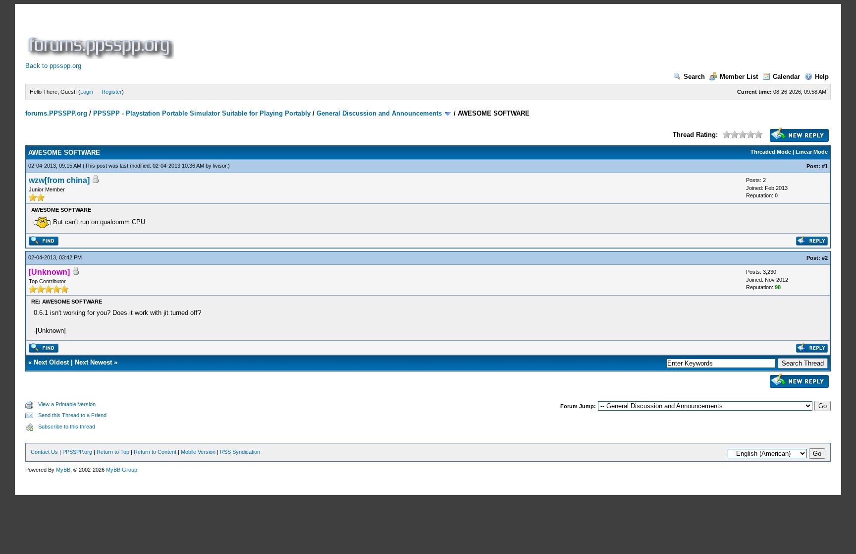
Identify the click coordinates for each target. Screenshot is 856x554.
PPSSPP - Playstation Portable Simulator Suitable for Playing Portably (202, 113)
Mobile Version (198, 452)
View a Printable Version (67, 404)
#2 (825, 258)
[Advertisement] (356, 36)
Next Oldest (51, 362)
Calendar (786, 76)
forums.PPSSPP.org (56, 113)
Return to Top (113, 452)
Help (822, 76)
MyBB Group (121, 470)
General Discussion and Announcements (379, 113)
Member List (739, 76)
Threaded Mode (770, 152)
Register (112, 92)
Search (694, 76)
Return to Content (155, 452)
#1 (825, 166)
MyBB (63, 470)
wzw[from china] (59, 180)
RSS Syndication (240, 452)
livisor (219, 166)
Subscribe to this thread (66, 427)
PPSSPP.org (77, 452)
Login (86, 92)
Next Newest (93, 362)
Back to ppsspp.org (53, 65)
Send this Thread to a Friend (72, 415)
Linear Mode (812, 152)
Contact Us (44, 452)
